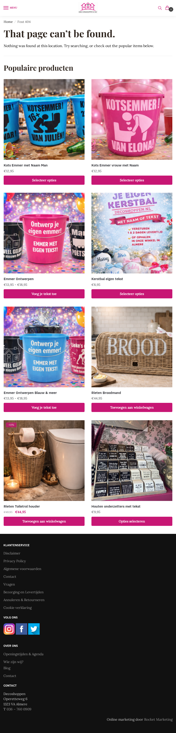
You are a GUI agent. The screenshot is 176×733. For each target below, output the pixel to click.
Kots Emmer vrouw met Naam (115, 165)
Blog (6, 668)
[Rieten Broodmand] (131, 347)
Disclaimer (11, 553)
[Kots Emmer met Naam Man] (44, 119)
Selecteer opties (44, 180)
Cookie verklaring (17, 607)
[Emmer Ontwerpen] (44, 233)
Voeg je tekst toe (44, 294)
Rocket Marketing (158, 719)
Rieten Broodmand (106, 393)
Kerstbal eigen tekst (107, 279)
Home (8, 22)
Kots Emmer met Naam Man (26, 165)
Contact (9, 576)
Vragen (9, 584)
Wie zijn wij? (13, 662)
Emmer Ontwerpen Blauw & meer (30, 393)
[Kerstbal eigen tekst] (131, 233)
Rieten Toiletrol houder (22, 506)
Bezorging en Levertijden (23, 592)
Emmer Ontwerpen (19, 279)
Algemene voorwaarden (22, 569)
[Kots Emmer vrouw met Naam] (131, 119)
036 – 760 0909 (19, 709)
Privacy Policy (14, 561)
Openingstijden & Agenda (23, 654)
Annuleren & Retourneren (23, 600)
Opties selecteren (132, 521)
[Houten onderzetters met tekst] (131, 460)
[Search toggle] (160, 8)
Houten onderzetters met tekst (115, 506)
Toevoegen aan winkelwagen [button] (132, 407)
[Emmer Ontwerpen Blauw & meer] (44, 347)
